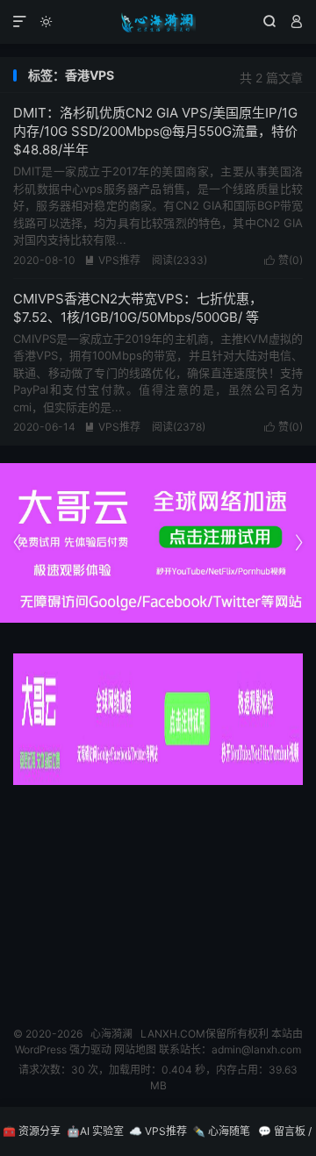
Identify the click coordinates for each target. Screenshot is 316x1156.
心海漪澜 (158, 21)
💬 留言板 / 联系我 (285, 1140)
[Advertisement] (158, 899)
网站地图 (135, 1049)
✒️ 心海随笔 (221, 1131)
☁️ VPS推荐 (158, 1131)
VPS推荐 (112, 260)
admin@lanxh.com (256, 1049)
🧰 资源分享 (32, 1131)
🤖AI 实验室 (95, 1131)
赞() (283, 260)
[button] (298, 543)
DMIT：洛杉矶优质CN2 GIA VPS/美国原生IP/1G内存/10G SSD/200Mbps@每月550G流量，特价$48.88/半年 (155, 131)
